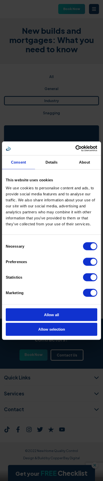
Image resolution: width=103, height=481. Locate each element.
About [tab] (84, 162)
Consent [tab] (18, 162)
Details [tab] (52, 162)
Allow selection (51, 329)
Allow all (51, 314)
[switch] (90, 262)
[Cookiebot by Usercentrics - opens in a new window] (75, 148)
